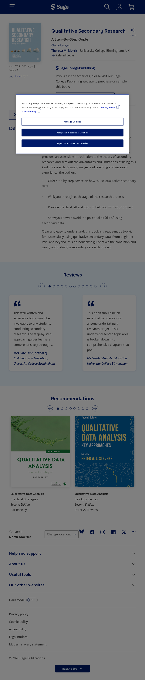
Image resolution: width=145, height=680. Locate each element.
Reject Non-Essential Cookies (72, 143)
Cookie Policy (29, 111)
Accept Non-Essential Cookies (73, 132)
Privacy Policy (107, 107)
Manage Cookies (72, 121)
